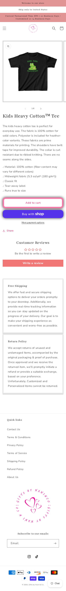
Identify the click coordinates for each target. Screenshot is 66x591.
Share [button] (10, 230)
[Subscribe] (55, 543)
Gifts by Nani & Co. (36, 585)
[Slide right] (41, 109)
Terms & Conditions (19, 437)
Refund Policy (15, 469)
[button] (4, 28)
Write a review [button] (33, 263)
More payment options (33, 222)
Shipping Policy (16, 461)
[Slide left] (25, 109)
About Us (12, 477)
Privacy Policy (15, 445)
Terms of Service (17, 453)
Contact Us (13, 429)
